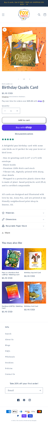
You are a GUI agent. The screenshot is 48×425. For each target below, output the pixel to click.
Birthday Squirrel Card (32, 272)
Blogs (7, 345)
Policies (9, 368)
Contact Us (10, 374)
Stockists (9, 362)
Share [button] (7, 232)
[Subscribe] (40, 390)
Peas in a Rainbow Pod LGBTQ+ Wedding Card (10, 274)
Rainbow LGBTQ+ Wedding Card (12, 307)
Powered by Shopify (30, 420)
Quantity (5, 106)
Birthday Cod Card (31, 306)
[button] (3, 15)
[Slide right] (30, 79)
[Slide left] (18, 79)
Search (8, 333)
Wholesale (10, 356)
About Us (9, 339)
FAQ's (7, 351)
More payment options (24, 134)
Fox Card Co (20, 420)
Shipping (5, 96)
